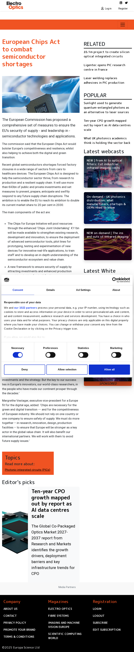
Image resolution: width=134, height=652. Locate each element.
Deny (24, 369)
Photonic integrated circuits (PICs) (27, 470)
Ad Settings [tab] (83, 289)
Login (97, 609)
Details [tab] (50, 289)
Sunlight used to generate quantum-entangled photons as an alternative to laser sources (106, 107)
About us (10, 609)
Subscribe (100, 623)
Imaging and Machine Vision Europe (64, 625)
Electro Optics (60, 609)
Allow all (109, 369)
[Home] (35, 5)
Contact (10, 616)
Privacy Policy (14, 623)
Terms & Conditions (18, 637)
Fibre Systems (58, 616)
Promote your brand (19, 630)
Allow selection (67, 369)
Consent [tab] (18, 289)
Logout (99, 616)
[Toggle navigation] (123, 24)
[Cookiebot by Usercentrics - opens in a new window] (114, 279)
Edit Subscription (107, 630)
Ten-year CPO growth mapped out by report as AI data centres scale (107, 125)
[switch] (50, 355)
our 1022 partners (25, 307)
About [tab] (116, 289)
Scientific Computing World (64, 636)
